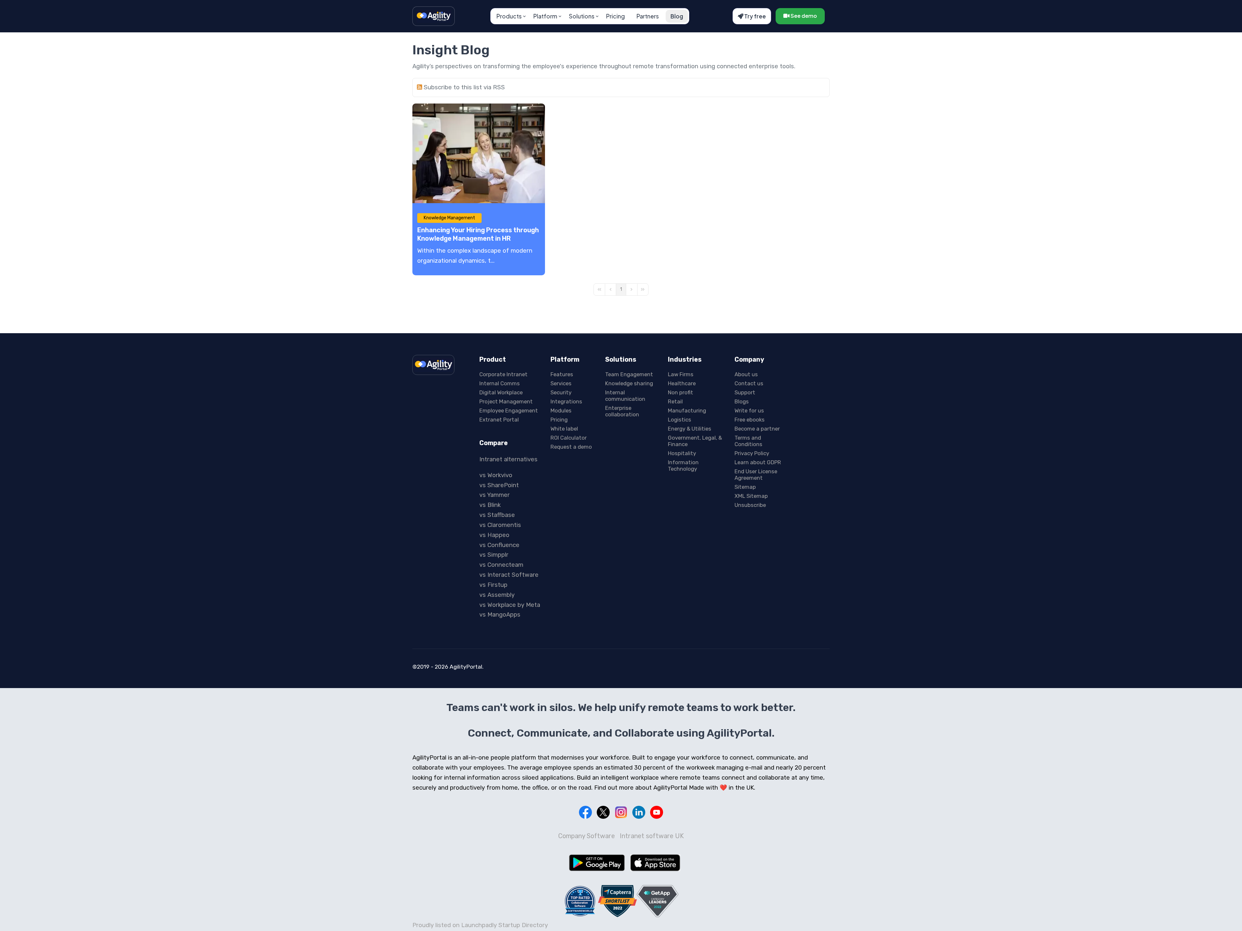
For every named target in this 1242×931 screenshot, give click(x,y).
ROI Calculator (568, 437)
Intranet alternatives (508, 459)
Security (561, 392)
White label (564, 428)
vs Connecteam (501, 564)
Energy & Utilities (689, 428)
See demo (803, 15)
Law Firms (680, 374)
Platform (545, 16)
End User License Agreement (756, 474)
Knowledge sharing (629, 383)
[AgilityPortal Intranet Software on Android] (597, 862)
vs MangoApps (499, 614)
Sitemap (745, 487)
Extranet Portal (499, 419)
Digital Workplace (501, 392)
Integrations (566, 401)
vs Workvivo (495, 475)
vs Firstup (493, 584)
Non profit (680, 392)
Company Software (586, 836)
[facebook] (585, 812)
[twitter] (603, 812)
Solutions (581, 16)
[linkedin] (638, 812)
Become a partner (757, 428)
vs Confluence (499, 545)
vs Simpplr (493, 554)
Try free (754, 16)
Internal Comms (499, 383)
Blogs (742, 401)
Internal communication (625, 395)
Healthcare (682, 383)
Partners (648, 16)
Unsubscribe (750, 505)
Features (561, 374)
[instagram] (621, 812)
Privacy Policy (752, 453)
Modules (561, 410)
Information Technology (683, 465)
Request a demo (571, 447)
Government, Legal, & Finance (695, 440)
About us (746, 374)
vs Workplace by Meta (509, 604)
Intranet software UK (652, 836)
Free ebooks (750, 419)
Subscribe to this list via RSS (464, 87)
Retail (675, 401)
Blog (676, 16)
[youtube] (656, 812)
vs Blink (490, 505)
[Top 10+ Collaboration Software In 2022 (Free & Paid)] (580, 901)
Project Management (506, 401)
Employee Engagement (508, 410)
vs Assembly (497, 594)
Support (745, 392)
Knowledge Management (449, 218)
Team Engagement (629, 374)
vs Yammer (494, 494)
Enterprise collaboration (622, 411)
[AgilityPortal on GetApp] (657, 901)
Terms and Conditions (748, 440)
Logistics (679, 419)
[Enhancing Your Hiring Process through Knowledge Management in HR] (478, 153)
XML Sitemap (751, 496)
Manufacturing (687, 410)
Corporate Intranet (503, 374)
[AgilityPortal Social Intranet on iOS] (655, 862)
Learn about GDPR (758, 462)
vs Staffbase (497, 515)
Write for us (749, 410)
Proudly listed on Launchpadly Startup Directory (480, 925)
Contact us (749, 383)
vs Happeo (494, 535)
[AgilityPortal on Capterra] (617, 901)
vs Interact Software (509, 574)
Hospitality (682, 453)
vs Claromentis (500, 525)
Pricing (615, 16)
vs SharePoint (499, 485)
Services (561, 383)
